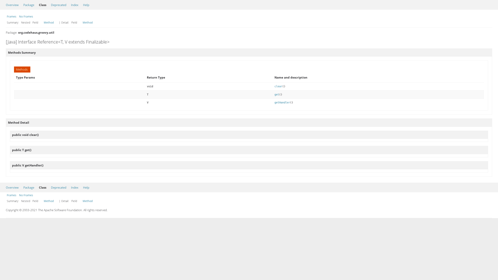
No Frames (26, 16)
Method (49, 22)
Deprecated (58, 5)
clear (278, 86)
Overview (12, 5)
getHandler (282, 102)
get (276, 94)
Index (74, 5)
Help (86, 5)
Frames (11, 16)
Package (28, 5)
